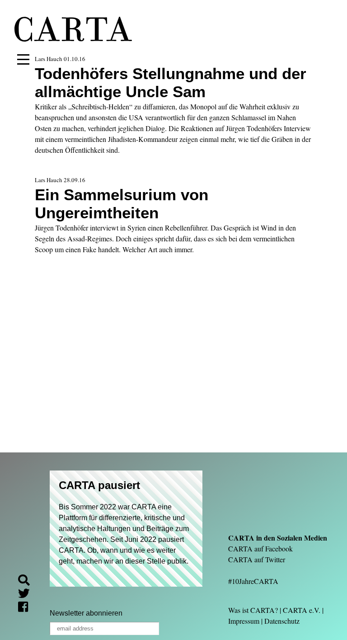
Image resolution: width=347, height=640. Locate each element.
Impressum (243, 621)
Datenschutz (282, 621)
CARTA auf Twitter (256, 559)
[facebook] (26, 608)
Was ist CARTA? (253, 610)
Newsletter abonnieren (86, 613)
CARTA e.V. (301, 610)
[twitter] (27, 594)
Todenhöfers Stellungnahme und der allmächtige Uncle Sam (170, 82)
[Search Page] (27, 581)
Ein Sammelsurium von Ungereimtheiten (121, 203)
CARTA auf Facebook (260, 548)
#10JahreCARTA (253, 581)
